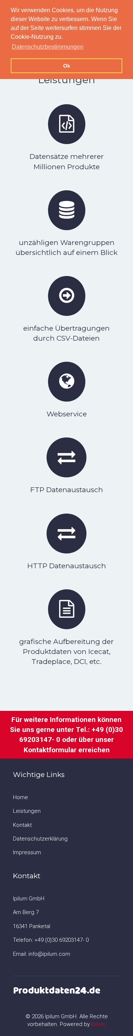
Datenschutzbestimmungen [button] (47, 47)
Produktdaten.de (56, 990)
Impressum (27, 852)
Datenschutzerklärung (40, 838)
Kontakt (22, 825)
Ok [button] (66, 66)
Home (20, 797)
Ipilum (98, 1024)
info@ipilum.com (49, 954)
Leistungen (27, 811)
